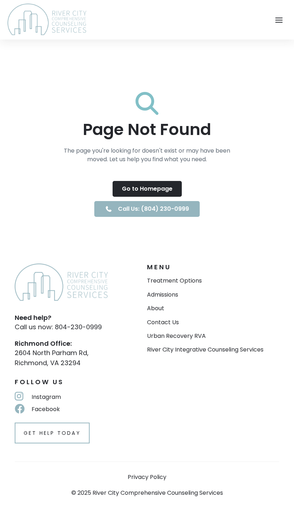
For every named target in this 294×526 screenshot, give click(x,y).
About (155, 308)
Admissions (162, 295)
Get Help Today (52, 433)
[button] (279, 19)
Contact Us (163, 322)
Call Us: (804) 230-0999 (153, 209)
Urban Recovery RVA (176, 336)
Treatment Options (174, 281)
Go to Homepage (147, 189)
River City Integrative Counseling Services (205, 350)
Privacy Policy (147, 477)
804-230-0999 (78, 326)
